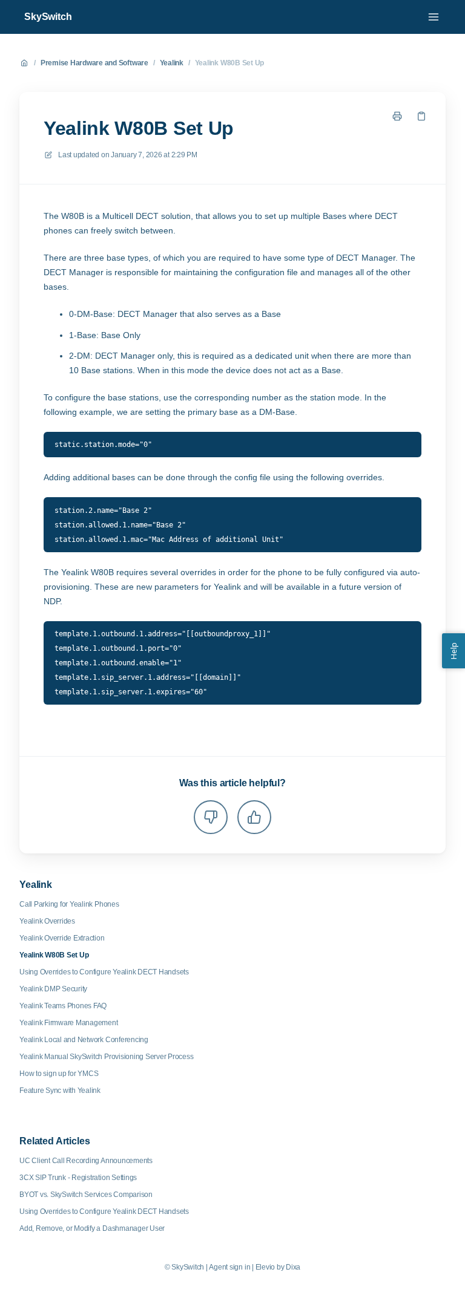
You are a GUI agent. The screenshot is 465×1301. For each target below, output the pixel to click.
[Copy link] (421, 116)
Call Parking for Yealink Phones (69, 904)
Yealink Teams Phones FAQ (63, 1006)
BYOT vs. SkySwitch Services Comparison (86, 1194)
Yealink (171, 63)
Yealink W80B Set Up (229, 63)
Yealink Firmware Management (68, 1023)
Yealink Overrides (47, 921)
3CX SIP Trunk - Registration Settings (78, 1177)
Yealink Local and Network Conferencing (83, 1039)
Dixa (293, 1267)
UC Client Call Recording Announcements (86, 1160)
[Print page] (397, 116)
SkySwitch (48, 16)
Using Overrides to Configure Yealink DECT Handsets (104, 972)
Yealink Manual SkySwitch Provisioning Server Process (106, 1056)
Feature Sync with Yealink (60, 1090)
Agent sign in (229, 1267)
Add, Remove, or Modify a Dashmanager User (92, 1228)
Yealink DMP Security (53, 989)
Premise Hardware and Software (94, 63)
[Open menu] (433, 17)
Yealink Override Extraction (62, 938)
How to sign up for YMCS (58, 1073)
